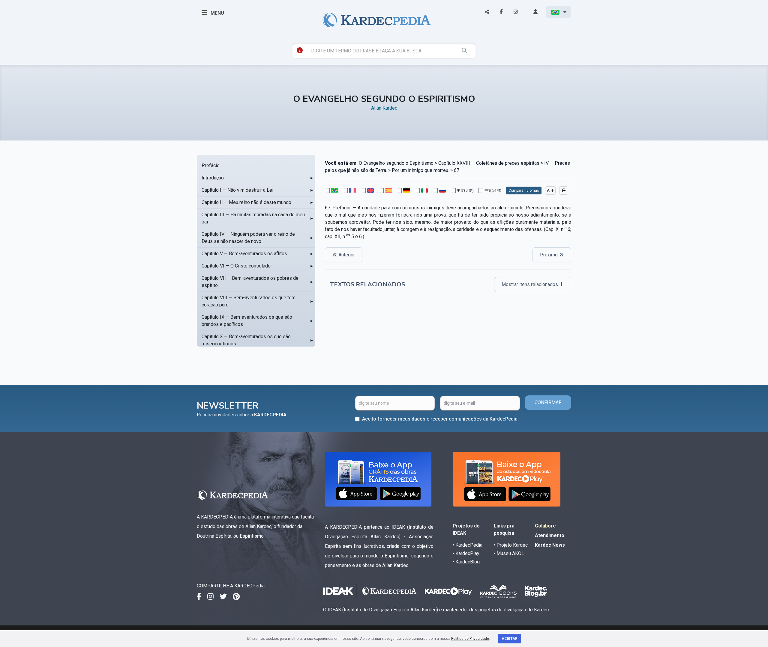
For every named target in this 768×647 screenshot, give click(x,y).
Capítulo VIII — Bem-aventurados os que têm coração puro (249, 301)
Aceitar (510, 639)
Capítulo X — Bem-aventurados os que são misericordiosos (246, 340)
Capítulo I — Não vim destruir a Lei (237, 190)
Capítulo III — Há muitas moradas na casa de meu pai (253, 218)
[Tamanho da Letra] (550, 190)
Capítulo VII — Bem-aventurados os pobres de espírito (250, 281)
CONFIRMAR (548, 402)
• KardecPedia (467, 545)
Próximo (549, 255)
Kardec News (550, 545)
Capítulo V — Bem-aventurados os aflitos (244, 253)
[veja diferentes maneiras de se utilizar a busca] (300, 50)
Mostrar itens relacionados (530, 284)
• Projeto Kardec (511, 545)
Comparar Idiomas (523, 190)
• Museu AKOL (509, 553)
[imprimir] (563, 190)
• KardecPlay (466, 553)
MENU (216, 13)
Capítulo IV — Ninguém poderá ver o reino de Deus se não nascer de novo (248, 237)
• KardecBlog (466, 562)
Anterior (346, 255)
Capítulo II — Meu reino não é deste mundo (246, 202)
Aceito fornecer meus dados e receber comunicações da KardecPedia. (440, 419)
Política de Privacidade (470, 639)
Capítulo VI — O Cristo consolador (237, 266)
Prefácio (211, 165)
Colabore (545, 526)
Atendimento (549, 535)
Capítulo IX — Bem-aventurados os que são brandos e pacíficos (247, 320)
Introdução (213, 178)
